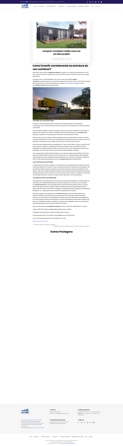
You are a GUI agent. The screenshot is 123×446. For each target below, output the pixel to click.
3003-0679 (23, 1)
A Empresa (36, 436)
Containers (54, 436)
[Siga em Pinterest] (98, 2)
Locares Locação (59, 59)
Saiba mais (24, 426)
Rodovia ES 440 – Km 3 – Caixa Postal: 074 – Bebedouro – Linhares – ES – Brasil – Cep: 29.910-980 (89, 413)
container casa (71, 83)
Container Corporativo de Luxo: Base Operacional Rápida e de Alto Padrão (54, 337)
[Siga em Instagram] (90, 2)
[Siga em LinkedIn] (96, 2)
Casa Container (40, 427)
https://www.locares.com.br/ (40, 221)
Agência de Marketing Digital (68, 443)
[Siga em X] (93, 2)
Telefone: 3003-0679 (55, 412)
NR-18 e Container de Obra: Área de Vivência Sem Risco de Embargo (51, 393)
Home (30, 436)
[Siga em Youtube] (101, 2)
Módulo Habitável (45, 436)
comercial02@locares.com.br (34, 1)
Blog (86, 436)
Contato (90, 436)
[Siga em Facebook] (87, 2)
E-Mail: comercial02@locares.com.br (59, 413)
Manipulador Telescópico (78, 436)
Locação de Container (32, 420)
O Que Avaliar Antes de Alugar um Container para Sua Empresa (50, 282)
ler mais (30, 287)
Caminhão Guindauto (65, 436)
